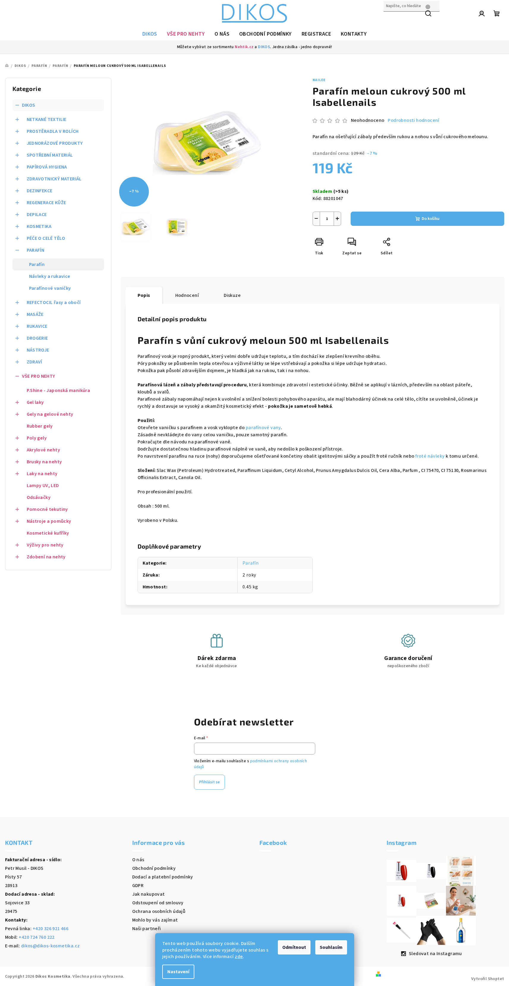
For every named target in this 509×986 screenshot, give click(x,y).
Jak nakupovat (148, 894)
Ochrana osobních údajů (159, 911)
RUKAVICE (37, 326)
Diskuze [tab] (232, 295)
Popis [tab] (144, 295)
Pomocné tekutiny (47, 509)
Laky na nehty (42, 473)
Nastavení (178, 971)
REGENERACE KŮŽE (46, 202)
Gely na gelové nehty (50, 414)
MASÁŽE (35, 314)
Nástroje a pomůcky (49, 521)
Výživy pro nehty (45, 545)
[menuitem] (150, 34)
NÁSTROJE (38, 350)
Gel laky (35, 402)
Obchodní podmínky (154, 868)
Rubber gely (40, 426)
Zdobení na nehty (46, 557)
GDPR (138, 885)
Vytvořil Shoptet (487, 979)
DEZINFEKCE (40, 191)
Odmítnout (294, 947)
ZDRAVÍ (34, 362)
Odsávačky (39, 497)
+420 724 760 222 (36, 937)
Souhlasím (331, 947)
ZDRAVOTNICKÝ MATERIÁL (54, 179)
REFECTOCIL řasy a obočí (54, 302)
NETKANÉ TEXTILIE (47, 119)
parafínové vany (263, 427)
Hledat (391, 19)
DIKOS (264, 47)
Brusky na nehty (44, 462)
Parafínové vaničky (50, 288)
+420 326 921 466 (50, 928)
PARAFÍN (36, 250)
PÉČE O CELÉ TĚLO (46, 238)
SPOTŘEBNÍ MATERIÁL (50, 155)
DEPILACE (37, 214)
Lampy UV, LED (43, 485)
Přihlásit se (209, 782)
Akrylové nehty (43, 450)
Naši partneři (146, 928)
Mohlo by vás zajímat (155, 920)
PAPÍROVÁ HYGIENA (47, 167)
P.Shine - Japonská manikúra (58, 390)
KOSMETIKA (39, 226)
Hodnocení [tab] (187, 295)
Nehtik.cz (244, 47)
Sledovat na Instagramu (435, 953)
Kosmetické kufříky (48, 533)
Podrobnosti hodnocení (413, 120)
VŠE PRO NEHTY (38, 376)
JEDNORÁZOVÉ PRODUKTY (55, 143)
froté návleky (430, 456)
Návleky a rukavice (49, 276)
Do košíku (430, 219)
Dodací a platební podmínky (162, 877)
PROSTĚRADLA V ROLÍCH (53, 131)
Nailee (319, 80)
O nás (138, 859)
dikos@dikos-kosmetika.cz (50, 946)
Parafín (37, 264)
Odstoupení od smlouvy (158, 903)
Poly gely (37, 438)
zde (239, 956)
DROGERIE (37, 338)
